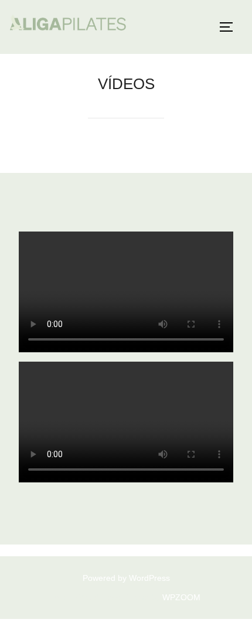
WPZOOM (181, 597)
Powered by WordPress (126, 578)
